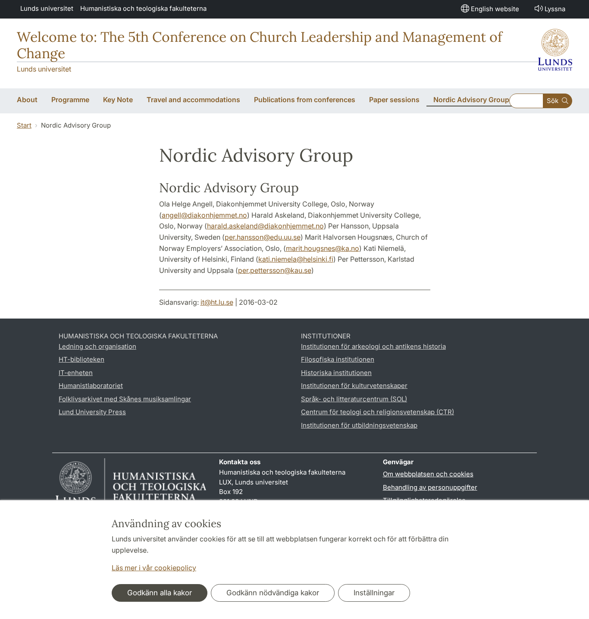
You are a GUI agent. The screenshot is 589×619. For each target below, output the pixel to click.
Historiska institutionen (336, 373)
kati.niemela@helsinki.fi (295, 259)
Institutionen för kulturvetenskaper (354, 385)
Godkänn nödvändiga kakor (272, 592)
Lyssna (555, 9)
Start (24, 125)
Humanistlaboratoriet (91, 385)
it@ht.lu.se (217, 302)
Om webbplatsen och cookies (428, 474)
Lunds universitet (46, 8)
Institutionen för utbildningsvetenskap (359, 425)
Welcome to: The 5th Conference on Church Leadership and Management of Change (259, 45)
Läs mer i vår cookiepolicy (154, 567)
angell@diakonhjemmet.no (204, 215)
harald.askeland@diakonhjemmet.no (265, 226)
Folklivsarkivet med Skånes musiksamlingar (125, 399)
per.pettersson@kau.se (274, 270)
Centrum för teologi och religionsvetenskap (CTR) (377, 412)
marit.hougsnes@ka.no (322, 248)
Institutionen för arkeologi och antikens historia (373, 346)
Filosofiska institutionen (337, 359)
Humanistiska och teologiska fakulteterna (143, 8)
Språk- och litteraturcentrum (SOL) (354, 399)
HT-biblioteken (81, 359)
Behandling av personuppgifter (430, 487)
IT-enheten (76, 373)
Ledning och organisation (97, 346)
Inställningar (374, 592)
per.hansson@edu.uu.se (263, 237)
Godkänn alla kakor (159, 592)
